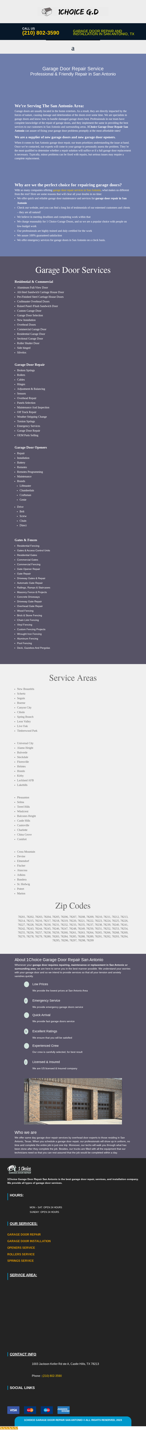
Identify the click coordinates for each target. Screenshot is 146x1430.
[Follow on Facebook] (9, 1396)
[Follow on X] (15, 1396)
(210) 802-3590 (40, 33)
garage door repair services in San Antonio (77, 190)
